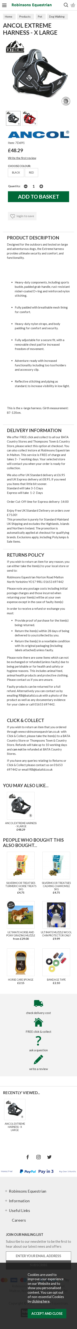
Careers (19, 1220)
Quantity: (14, 186)
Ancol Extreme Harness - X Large (21, 825)
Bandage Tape (56, 979)
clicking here (41, 1301)
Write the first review (22, 158)
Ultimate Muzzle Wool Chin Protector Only (56, 934)
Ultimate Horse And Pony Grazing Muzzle (20, 934)
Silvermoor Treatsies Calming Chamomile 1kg (56, 886)
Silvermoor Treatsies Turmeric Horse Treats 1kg (20, 886)
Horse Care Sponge (20, 979)
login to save (25, 216)
